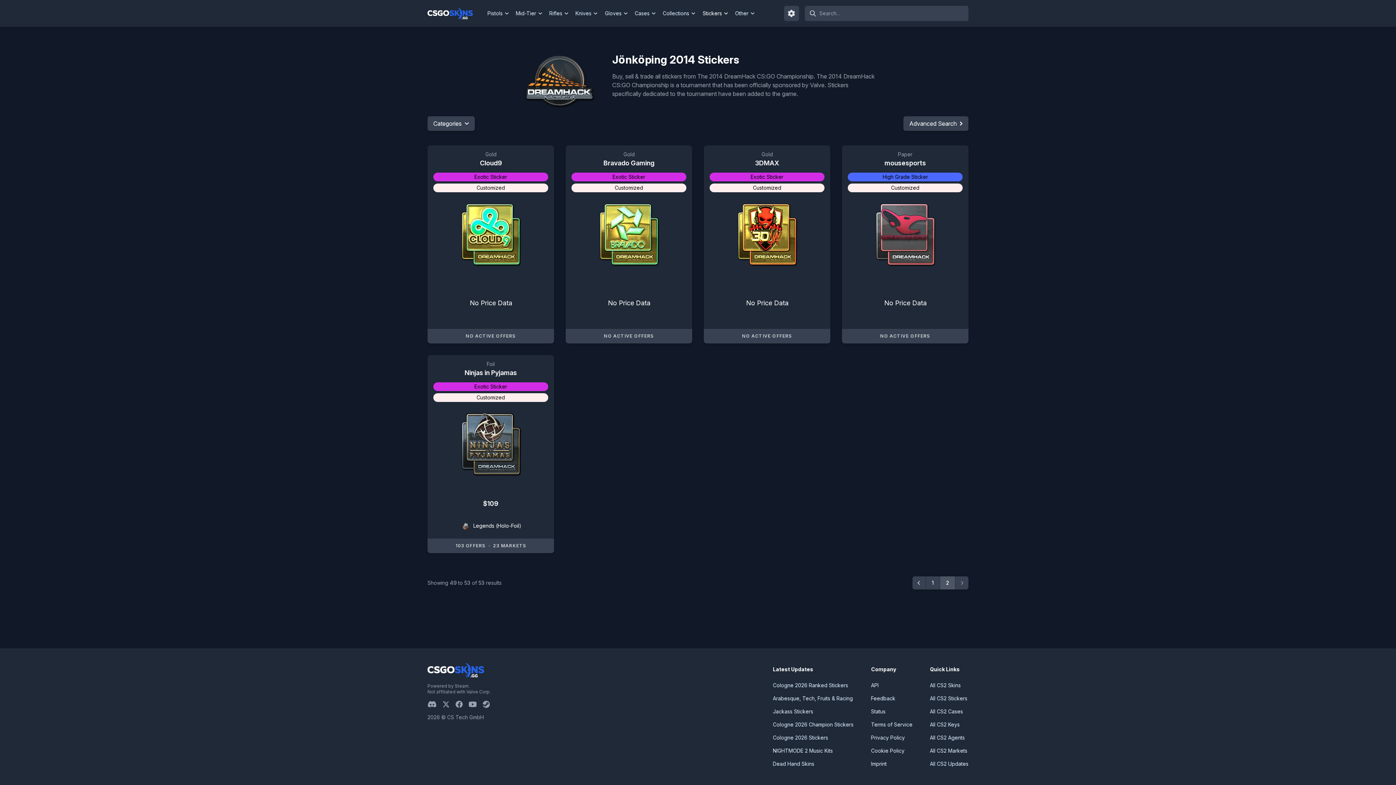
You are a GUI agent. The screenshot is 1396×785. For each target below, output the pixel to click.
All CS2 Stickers (948, 698)
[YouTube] (476, 704)
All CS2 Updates (949, 764)
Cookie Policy (887, 751)
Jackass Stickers (793, 711)
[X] (449, 704)
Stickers (712, 13)
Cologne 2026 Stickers (800, 737)
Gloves (613, 13)
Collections (676, 13)
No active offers (491, 336)
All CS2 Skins (945, 685)
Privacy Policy (888, 737)
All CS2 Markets (948, 751)
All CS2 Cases (946, 711)
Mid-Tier (526, 13)
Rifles (555, 13)
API (875, 685)
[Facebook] (462, 704)
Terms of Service (891, 724)
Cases (642, 13)
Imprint (879, 764)
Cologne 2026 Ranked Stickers (810, 685)
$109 (490, 503)
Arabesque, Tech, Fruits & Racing (813, 698)
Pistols (495, 13)
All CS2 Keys (945, 724)
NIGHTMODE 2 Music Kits (803, 751)
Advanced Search (933, 123)
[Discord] (435, 704)
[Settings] (791, 13)
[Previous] (919, 582)
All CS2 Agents (947, 737)
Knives (583, 13)
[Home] (456, 13)
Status (878, 711)
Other (742, 13)
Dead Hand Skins (793, 764)
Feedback (883, 698)
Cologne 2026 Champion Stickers (813, 724)
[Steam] (489, 704)
